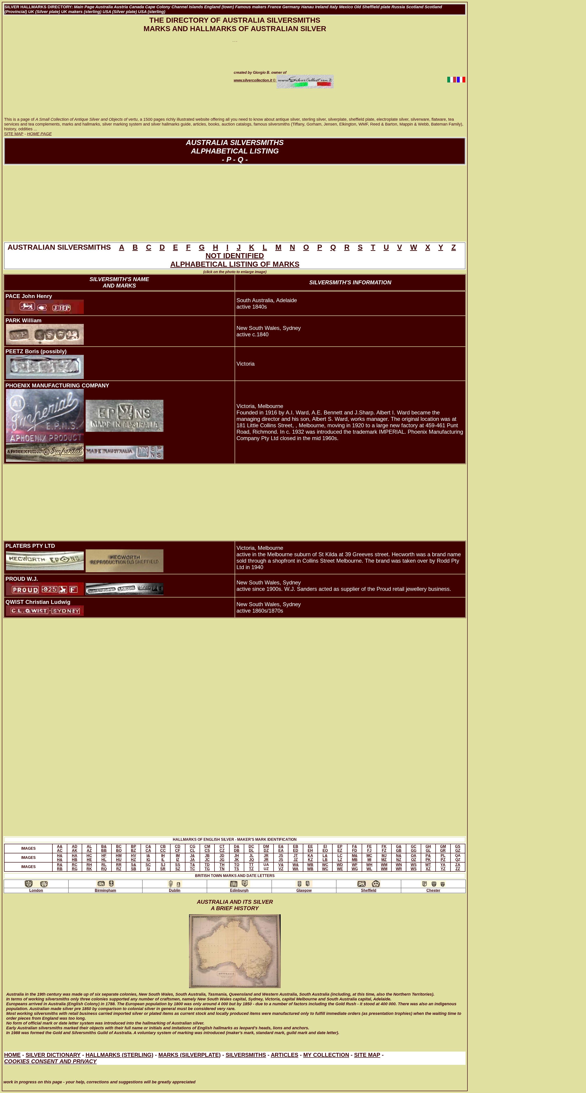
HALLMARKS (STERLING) (119, 1055)
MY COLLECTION (326, 1055)
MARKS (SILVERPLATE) (189, 1055)
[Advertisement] (113, 79)
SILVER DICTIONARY (53, 1055)
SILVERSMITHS (246, 1055)
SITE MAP (367, 1055)
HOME (12, 1055)
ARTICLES (284, 1055)
